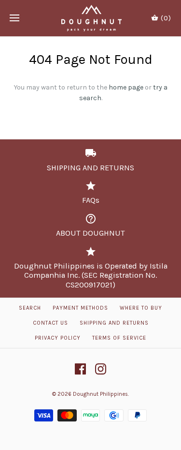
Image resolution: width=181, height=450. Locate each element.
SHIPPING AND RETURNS (114, 323)
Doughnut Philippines (100, 394)
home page (126, 87)
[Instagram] (100, 369)
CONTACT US (50, 323)
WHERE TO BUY (141, 308)
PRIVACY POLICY (58, 338)
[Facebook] (80, 369)
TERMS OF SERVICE (119, 338)
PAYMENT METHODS (80, 308)
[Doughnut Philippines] (90, 18)
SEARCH (30, 308)
